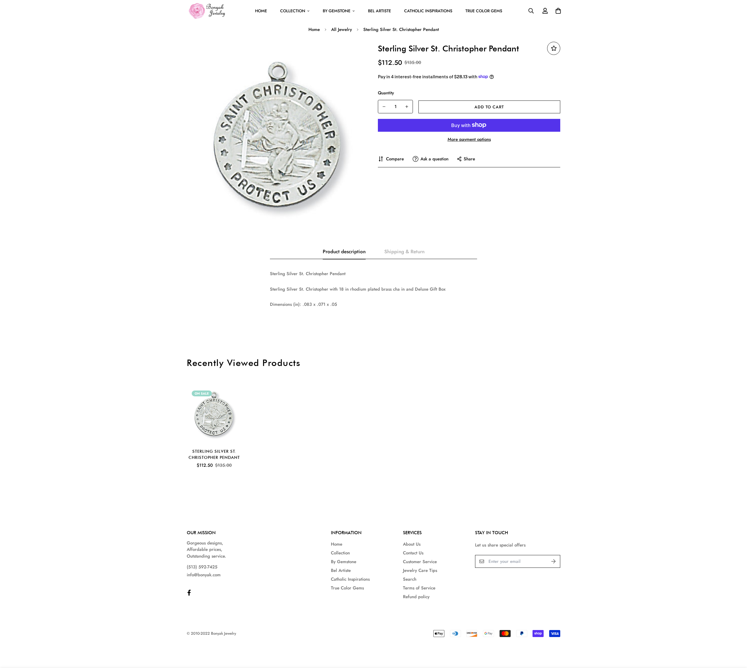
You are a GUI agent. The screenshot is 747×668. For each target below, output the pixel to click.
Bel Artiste (379, 11)
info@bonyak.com (204, 575)
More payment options (469, 139)
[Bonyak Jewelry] (208, 11)
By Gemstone (336, 11)
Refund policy (416, 597)
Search (409, 579)
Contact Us (413, 553)
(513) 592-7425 (202, 567)
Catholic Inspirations (428, 11)
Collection (292, 11)
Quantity (386, 92)
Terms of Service (419, 588)
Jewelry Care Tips (420, 570)
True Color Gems (483, 11)
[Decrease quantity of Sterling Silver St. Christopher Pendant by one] (384, 106)
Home (261, 11)
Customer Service (420, 561)
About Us (411, 544)
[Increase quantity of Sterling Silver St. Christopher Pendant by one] (407, 106)
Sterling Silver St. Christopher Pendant (214, 454)
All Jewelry (341, 29)
